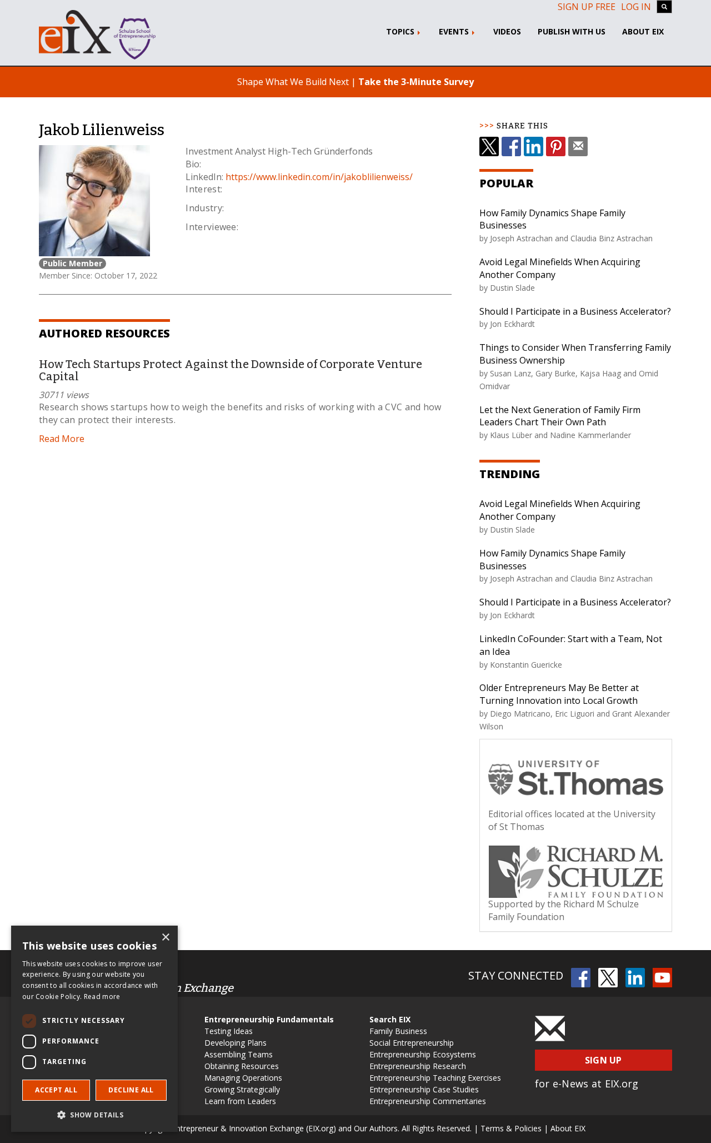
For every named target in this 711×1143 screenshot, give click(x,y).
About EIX (643, 31)
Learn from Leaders (240, 1101)
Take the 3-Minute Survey (416, 82)
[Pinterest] (555, 146)
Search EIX (389, 1019)
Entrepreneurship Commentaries (427, 1101)
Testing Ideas (228, 1031)
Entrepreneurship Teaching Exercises (435, 1077)
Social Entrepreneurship (411, 1042)
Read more (102, 996)
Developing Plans (235, 1042)
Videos (507, 31)
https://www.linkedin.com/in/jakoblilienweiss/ (319, 177)
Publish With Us (571, 31)
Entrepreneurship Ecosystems (422, 1054)
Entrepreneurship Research (417, 1066)
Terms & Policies (511, 1128)
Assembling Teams (238, 1054)
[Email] (578, 146)
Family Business (398, 1031)
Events (455, 31)
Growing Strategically (242, 1089)
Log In (636, 7)
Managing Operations (243, 1077)
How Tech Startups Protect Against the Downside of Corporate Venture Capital (230, 370)
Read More (61, 439)
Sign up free (586, 7)
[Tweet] (489, 146)
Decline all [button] (130, 1090)
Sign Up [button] (603, 1060)
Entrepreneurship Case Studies (424, 1089)
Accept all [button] (56, 1090)
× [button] (165, 937)
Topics (401, 31)
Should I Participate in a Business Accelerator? (575, 311)
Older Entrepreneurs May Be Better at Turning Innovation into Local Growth (559, 694)
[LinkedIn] (533, 146)
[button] (94, 1114)
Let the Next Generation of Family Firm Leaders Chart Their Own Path (559, 416)
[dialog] (94, 1029)
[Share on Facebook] (511, 146)
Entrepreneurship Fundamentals (269, 1019)
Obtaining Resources (241, 1066)
